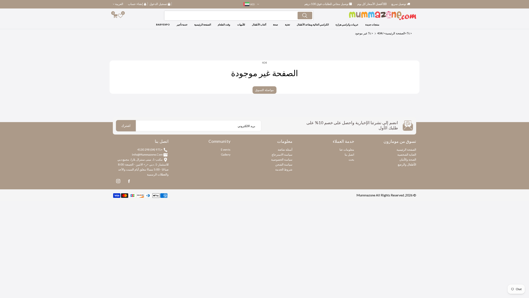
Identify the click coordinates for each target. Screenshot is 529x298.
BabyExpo (163, 24)
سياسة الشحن (283, 164)
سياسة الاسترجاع (282, 154)
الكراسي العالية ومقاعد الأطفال (313, 24)
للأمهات (241, 24)
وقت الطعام (224, 24)
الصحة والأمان (407, 159)
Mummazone (365, 195)
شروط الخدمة (283, 169)
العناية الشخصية (406, 154)
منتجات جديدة (372, 24)
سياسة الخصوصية (281, 159)
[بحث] (305, 15)
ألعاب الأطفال (259, 24)
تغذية (287, 24)
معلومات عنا (347, 149)
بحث (351, 159)
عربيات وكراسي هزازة (347, 24)
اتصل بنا (349, 154)
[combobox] (238, 15)
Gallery (225, 154)
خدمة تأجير (182, 24)
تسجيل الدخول (158, 4)
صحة (275, 24)
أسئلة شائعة (285, 149)
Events (225, 149)
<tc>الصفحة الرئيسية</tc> (390, 33)
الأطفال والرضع (407, 164)
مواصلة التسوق (264, 90)
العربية (118, 4)
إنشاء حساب (135, 4)
